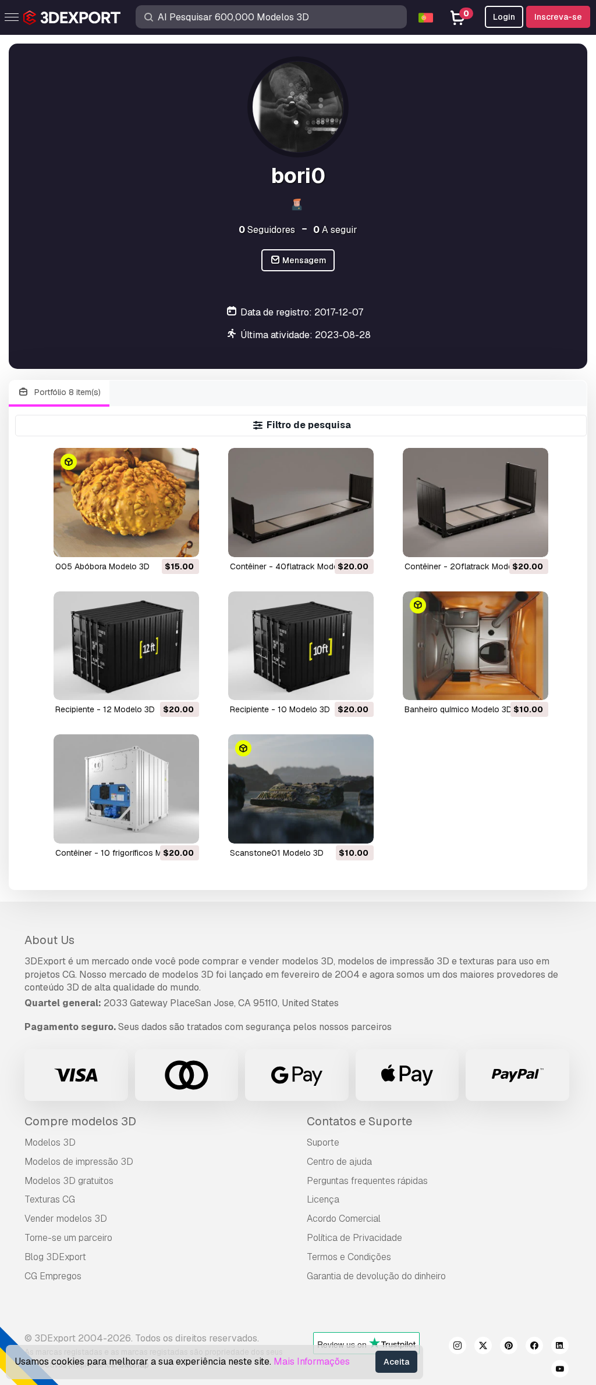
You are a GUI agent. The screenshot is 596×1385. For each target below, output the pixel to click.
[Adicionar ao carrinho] (158, 541)
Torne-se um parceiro (68, 1238)
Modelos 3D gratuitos (68, 1181)
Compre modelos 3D (80, 1121)
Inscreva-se (558, 17)
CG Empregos (52, 1276)
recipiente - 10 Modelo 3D (280, 709)
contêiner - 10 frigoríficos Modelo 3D (125, 853)
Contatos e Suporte (359, 1121)
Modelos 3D (50, 1142)
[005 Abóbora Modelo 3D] (126, 502)
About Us (49, 940)
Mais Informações (312, 1361)
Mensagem (304, 260)
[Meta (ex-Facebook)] (534, 1347)
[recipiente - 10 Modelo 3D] (301, 645)
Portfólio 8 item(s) (66, 392)
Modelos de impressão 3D (78, 1162)
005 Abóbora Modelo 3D (102, 566)
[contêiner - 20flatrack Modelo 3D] (475, 502)
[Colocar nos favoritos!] (182, 541)
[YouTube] (560, 1370)
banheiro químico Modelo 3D (458, 709)
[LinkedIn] (560, 1347)
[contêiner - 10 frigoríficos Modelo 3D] (126, 788)
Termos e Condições (349, 1257)
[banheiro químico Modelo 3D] (475, 645)
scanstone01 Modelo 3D (277, 853)
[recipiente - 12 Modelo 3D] (126, 645)
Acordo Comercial (344, 1218)
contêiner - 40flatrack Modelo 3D (294, 566)
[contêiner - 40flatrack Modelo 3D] (301, 502)
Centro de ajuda (339, 1162)
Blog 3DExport (55, 1257)
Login (504, 17)
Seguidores (267, 230)
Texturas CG (49, 1199)
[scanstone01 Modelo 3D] (301, 788)
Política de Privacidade (354, 1238)
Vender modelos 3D (65, 1218)
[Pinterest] (508, 1347)
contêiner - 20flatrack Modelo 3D (469, 566)
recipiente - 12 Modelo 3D (105, 709)
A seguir (335, 230)
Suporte (323, 1142)
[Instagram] (457, 1347)
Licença (323, 1199)
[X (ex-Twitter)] (483, 1347)
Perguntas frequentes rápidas (367, 1181)
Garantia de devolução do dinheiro (376, 1276)
